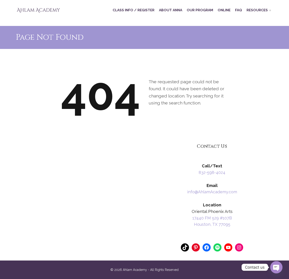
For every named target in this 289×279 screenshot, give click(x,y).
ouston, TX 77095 (213, 224)
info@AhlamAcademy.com (212, 191)
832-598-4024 (212, 172)
